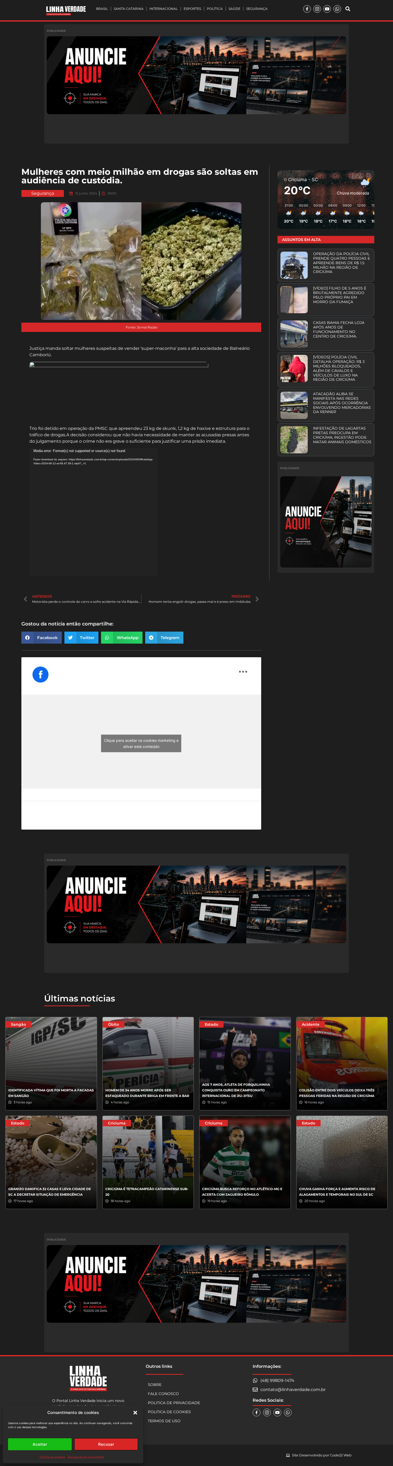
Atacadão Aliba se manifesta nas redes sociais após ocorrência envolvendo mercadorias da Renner (342, 402)
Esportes (192, 9)
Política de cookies (52, 1457)
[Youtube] (327, 9)
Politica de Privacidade (174, 1402)
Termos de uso (164, 1421)
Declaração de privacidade (86, 1457)
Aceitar (40, 1444)
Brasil (102, 9)
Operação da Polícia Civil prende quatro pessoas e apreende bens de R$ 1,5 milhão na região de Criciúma (341, 262)
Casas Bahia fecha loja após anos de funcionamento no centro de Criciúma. (338, 329)
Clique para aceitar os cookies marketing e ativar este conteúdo (141, 743)
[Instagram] (317, 9)
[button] (135, 1412)
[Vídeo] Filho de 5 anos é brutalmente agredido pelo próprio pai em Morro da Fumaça (339, 295)
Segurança (257, 9)
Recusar (106, 1444)
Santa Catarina (129, 9)
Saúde (234, 9)
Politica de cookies (169, 1411)
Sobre (154, 1384)
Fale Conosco (163, 1393)
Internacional (163, 9)
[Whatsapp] (337, 9)
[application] (93, 512)
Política (215, 9)
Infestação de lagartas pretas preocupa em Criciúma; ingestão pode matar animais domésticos (342, 435)
